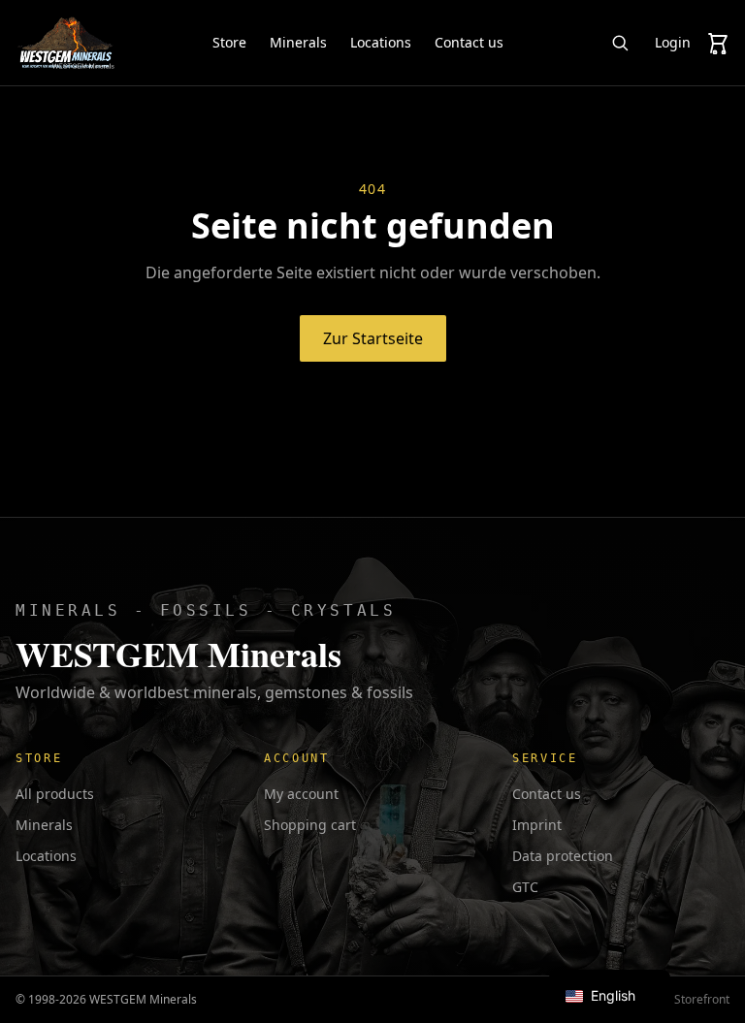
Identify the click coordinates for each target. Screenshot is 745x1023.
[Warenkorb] (717, 42)
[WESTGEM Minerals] (65, 43)
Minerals (298, 42)
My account (301, 793)
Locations (380, 42)
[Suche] (619, 42)
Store (229, 42)
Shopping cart (310, 824)
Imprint (537, 824)
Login (673, 42)
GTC (525, 887)
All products (55, 793)
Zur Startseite (373, 338)
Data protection (562, 856)
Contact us (469, 42)
